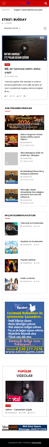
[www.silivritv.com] (24, 3)
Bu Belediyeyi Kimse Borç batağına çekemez (32, 172)
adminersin (16, 127)
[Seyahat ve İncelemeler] (11, 247)
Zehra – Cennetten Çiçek (18, 409)
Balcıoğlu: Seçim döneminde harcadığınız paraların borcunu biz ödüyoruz (32, 193)
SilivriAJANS (36, 443)
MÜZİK (8, 406)
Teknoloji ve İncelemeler (32, 223)
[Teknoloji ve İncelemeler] (11, 228)
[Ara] (45, 3)
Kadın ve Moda (28, 278)
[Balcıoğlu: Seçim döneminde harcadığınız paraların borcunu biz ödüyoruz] (11, 195)
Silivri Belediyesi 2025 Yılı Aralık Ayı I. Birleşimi (32, 154)
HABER (7, 65)
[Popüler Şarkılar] (11, 265)
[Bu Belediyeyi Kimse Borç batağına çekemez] (11, 177)
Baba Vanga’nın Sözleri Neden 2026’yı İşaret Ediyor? (31, 137)
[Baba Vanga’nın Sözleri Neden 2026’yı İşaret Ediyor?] (11, 140)
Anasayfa (6, 10)
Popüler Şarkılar (28, 260)
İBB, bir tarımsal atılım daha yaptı (22, 70)
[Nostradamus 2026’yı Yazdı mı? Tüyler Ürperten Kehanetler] (24, 122)
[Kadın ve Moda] (11, 284)
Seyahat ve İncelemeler (32, 241)
